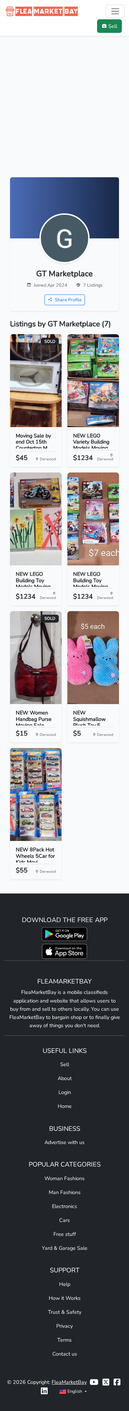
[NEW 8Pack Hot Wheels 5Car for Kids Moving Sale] (36, 794)
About (65, 1078)
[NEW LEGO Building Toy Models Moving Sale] (93, 518)
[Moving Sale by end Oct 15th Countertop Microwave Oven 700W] (36, 380)
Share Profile (68, 300)
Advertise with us (64, 1142)
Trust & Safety (64, 1312)
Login (64, 1092)
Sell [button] (112, 26)
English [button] (74, 1391)
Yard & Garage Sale (64, 1248)
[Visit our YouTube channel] (94, 1382)
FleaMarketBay (69, 1382)
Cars (64, 1220)
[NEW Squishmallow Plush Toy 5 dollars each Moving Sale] (93, 657)
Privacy (64, 1326)
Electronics (64, 1206)
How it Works (65, 1298)
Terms (64, 1339)
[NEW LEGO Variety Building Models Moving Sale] (93, 380)
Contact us (64, 1353)
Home (65, 1106)
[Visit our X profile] (106, 1382)
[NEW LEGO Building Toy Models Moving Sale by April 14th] (36, 518)
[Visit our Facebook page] (117, 1382)
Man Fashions (65, 1192)
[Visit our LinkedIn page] (44, 1391)
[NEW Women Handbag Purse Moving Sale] (36, 657)
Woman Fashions (64, 1178)
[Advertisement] (64, 109)
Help (64, 1284)
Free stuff (64, 1234)
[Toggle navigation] (115, 11)
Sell (64, 1064)
